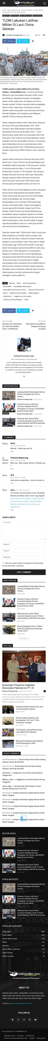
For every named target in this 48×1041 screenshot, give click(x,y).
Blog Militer (6, 15)
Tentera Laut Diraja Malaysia (12, 299)
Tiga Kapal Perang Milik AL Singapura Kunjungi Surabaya (36, 326)
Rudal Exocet (7, 296)
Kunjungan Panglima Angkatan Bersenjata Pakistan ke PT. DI (18, 686)
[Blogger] (12, 1019)
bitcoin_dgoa (7, 786)
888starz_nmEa (7, 779)
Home (4, 10)
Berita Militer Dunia (14, 10)
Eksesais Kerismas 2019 (35, 290)
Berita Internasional (29, 283)
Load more (23, 638)
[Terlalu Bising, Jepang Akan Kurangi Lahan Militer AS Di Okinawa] (8, 732)
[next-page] (7, 430)
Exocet (5, 293)
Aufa (12, 443)
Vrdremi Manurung (19, 458)
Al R (12, 475)
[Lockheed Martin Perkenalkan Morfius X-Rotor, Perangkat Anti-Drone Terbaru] (8, 395)
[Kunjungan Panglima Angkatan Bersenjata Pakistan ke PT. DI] (24, 666)
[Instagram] (29, 1019)
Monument (6, 773)
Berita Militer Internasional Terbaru (14, 290)
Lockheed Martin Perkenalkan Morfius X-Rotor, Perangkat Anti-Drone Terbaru (31, 394)
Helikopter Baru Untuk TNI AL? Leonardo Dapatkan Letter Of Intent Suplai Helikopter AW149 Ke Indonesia (31, 421)
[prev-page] (3, 430)
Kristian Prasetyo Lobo (14, 35)
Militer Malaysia (27, 10)
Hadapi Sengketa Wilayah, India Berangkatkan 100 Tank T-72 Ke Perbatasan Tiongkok (27, 720)
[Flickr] (24, 1019)
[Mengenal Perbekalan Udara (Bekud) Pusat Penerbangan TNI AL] (8, 744)
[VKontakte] (35, 1019)
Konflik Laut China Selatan (18, 293)
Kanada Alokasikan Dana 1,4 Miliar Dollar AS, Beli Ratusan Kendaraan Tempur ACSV (29, 628)
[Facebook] (18, 1019)
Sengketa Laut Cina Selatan (22, 296)
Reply (12, 451)
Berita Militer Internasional (22, 286)
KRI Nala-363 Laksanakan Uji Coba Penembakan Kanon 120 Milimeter (12, 326)
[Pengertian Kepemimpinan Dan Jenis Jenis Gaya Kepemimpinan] (8, 710)
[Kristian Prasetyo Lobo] (3, 35)
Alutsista (12, 283)
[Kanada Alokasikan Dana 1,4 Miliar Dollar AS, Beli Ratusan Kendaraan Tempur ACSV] (8, 629)
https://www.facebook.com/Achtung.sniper (24, 359)
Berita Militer (14, 15)
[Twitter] (24, 376)
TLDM (26, 299)
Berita (19, 283)
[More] (32, 41)
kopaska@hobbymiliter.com (21, 1003)
